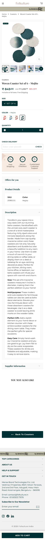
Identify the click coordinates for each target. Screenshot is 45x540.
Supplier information (15, 366)
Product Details (12, 189)
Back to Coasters (24, 434)
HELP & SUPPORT (10, 470)
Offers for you (11, 179)
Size (4, 99)
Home (4, 14)
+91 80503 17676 (16, 497)
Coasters (13, 14)
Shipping (24, 92)
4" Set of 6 (10, 103)
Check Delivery (9, 142)
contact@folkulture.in (18, 494)
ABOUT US (7, 464)
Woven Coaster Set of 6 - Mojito (13, 411)
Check (39, 147)
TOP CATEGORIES (10, 459)
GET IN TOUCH (9, 476)
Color (9, 113)
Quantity (6, 125)
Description (10, 212)
